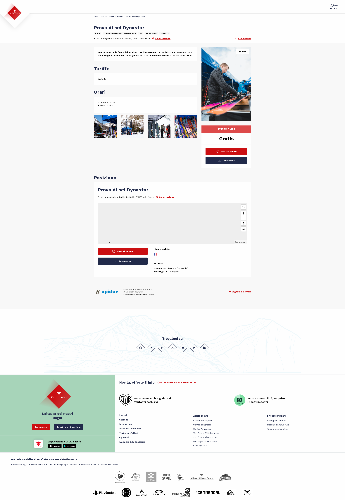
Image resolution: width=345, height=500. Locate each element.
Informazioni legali (19, 464)
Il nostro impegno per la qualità (63, 464)
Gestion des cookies (109, 464)
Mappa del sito (38, 464)
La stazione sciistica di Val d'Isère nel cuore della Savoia (42, 459)
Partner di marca (88, 464)
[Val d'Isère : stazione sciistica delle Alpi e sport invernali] (12, 11)
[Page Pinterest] (194, 348)
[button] (226, 84)
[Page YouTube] (183, 348)
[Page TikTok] (162, 348)
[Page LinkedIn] (204, 348)
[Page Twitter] (172, 348)
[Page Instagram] (140, 348)
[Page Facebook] (151, 348)
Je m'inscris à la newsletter (179, 382)
